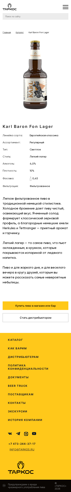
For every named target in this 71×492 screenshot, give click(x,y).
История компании (25, 420)
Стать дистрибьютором (35, 317)
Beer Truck (18, 385)
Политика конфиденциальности (28, 367)
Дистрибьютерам (23, 357)
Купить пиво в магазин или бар (35, 305)
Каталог (15, 339)
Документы (18, 377)
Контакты (17, 403)
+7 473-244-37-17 (22, 443)
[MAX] (26, 434)
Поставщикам (21, 394)
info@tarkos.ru (22, 449)
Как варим (17, 348)
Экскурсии (17, 411)
